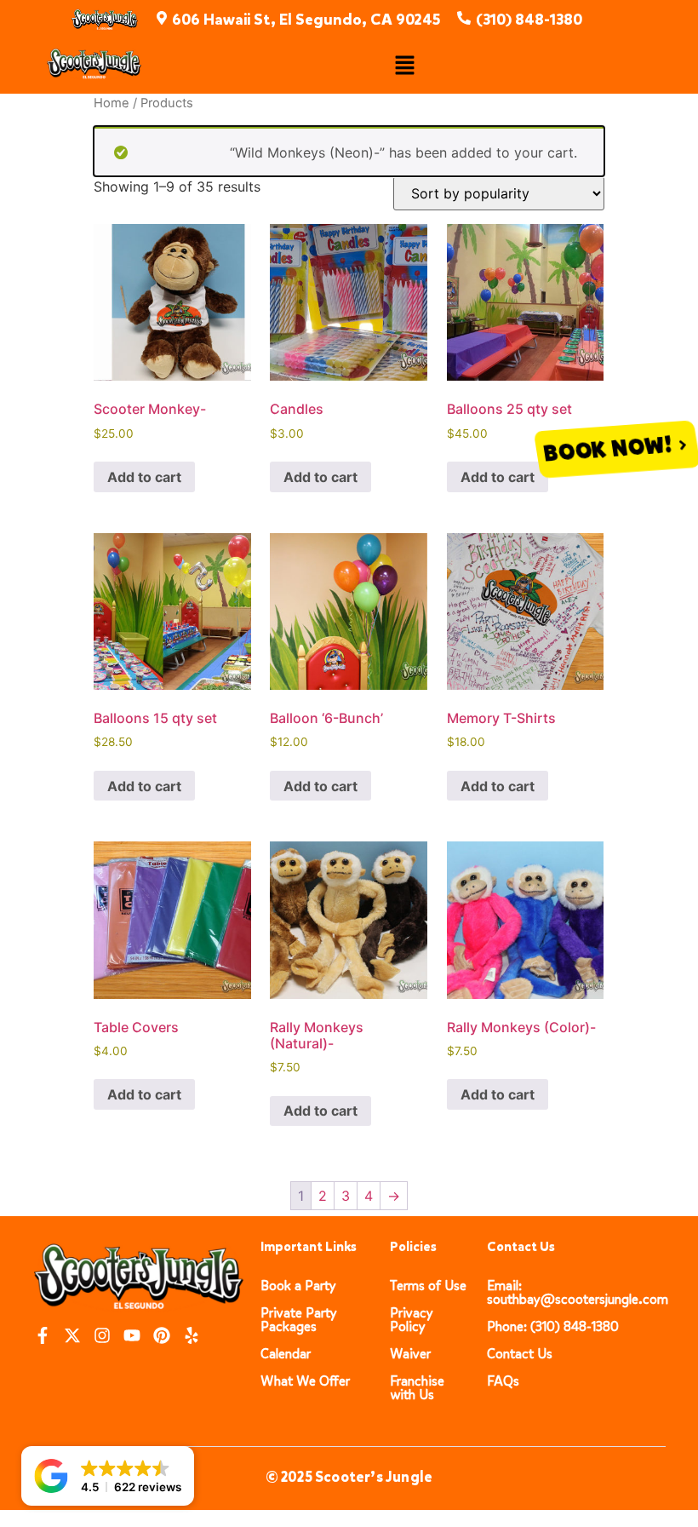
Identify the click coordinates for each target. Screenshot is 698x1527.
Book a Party (298, 1286)
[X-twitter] (72, 1335)
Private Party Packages (298, 1319)
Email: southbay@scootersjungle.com (577, 1292)
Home (111, 103)
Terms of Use (428, 1286)
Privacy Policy (411, 1319)
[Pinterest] (161, 1335)
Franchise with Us (417, 1388)
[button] (404, 66)
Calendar (285, 1354)
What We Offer (305, 1381)
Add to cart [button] (144, 476)
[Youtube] (131, 1335)
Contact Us (519, 1354)
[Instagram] (102, 1335)
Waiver (410, 1354)
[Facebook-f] (42, 1335)
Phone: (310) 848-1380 (553, 1326)
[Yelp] (191, 1335)
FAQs (503, 1381)
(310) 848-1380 (529, 19)
